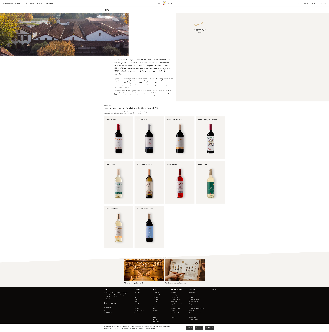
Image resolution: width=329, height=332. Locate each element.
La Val (136, 301)
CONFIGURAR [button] (209, 327)
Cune (136, 297)
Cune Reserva (174, 297)
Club (298, 3)
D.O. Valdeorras (156, 299)
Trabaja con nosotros (194, 319)
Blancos (155, 306)
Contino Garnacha (175, 308)
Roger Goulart (138, 306)
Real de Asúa (174, 310)
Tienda (313, 3)
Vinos (25, 3)
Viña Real (137, 308)
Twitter (108, 310)
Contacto (305, 3)
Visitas (32, 3)
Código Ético (192, 303)
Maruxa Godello (174, 301)
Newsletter (191, 295)
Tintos (154, 303)
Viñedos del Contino (139, 310)
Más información (150, 328)
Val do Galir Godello (175, 312)
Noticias (39, 3)
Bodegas (17, 3)
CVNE (106, 289)
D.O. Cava (155, 301)
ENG (325, 3)
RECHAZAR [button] (199, 327)
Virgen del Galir (138, 312)
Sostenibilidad (49, 3)
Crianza (154, 317)
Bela (136, 295)
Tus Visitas (137, 292)
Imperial (136, 299)
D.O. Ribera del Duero (158, 295)
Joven (154, 312)
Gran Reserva (156, 321)
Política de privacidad (194, 299)
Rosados (155, 308)
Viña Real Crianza (175, 299)
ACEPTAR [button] (189, 327)
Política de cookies (193, 301)
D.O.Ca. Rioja (156, 292)
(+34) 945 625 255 (111, 303)
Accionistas (192, 292)
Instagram (109, 312)
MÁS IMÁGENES (167, 52)
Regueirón (173, 317)
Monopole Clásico (175, 315)
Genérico (155, 315)
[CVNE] (164, 3)
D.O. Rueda (155, 297)
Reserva (155, 319)
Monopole (137, 303)
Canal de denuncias (194, 306)
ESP (321, 3)
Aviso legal (191, 297)
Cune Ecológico (174, 295)
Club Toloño (173, 292)
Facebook (109, 307)
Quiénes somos (7, 3)
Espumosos (156, 310)
